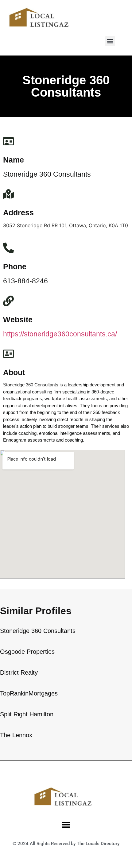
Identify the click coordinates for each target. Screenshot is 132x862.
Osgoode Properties (27, 651)
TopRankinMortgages (29, 693)
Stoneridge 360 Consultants (38, 630)
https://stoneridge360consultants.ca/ (60, 334)
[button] (110, 41)
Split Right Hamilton (26, 714)
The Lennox (16, 735)
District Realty (19, 672)
